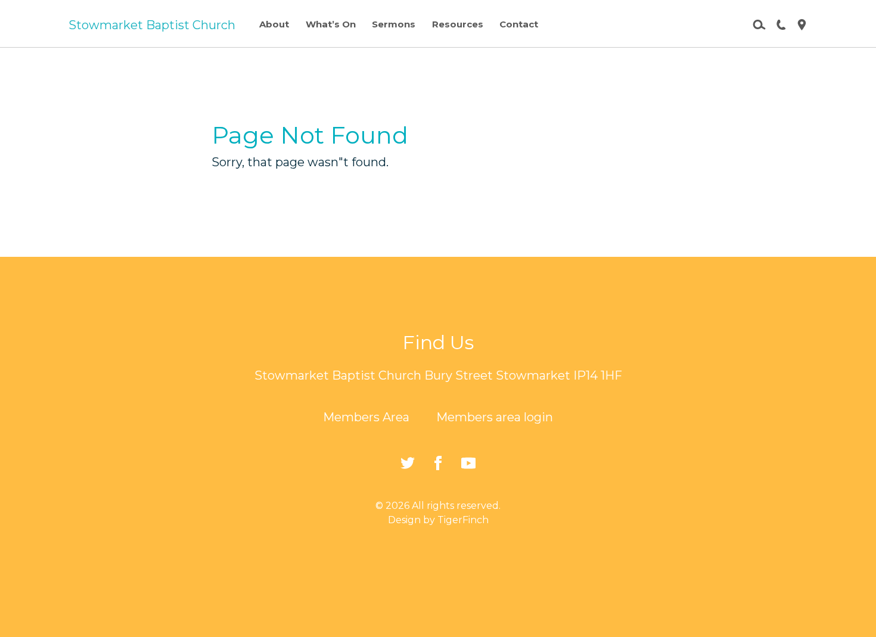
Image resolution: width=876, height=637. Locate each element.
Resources (457, 24)
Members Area (366, 417)
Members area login (494, 417)
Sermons (393, 24)
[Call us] (776, 24)
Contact (518, 24)
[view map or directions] (797, 24)
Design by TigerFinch (438, 520)
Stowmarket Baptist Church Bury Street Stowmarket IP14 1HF (438, 375)
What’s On (331, 24)
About (274, 24)
